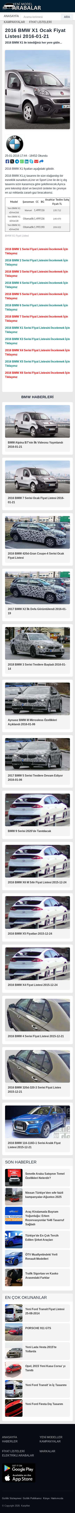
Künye (46, 1498)
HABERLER (10, 1441)
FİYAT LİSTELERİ (13, 1451)
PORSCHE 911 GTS (38, 1328)
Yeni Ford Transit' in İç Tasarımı (45, 1385)
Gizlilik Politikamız (32, 1498)
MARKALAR (47, 1451)
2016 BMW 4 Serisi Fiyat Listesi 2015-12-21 (36, 1036)
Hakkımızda (57, 1498)
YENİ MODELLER (51, 1437)
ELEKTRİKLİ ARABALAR (18, 1455)
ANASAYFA (11, 16)
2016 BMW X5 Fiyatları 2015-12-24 (30, 933)
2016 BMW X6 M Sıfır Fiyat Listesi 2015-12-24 (37, 882)
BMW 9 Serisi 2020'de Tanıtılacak (29, 831)
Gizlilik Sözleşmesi (11, 1498)
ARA (67, 16)
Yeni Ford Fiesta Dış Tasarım (44, 1404)
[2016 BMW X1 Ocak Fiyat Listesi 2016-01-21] (7, 161)
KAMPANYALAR (50, 1441)
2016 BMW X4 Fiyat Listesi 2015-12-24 (33, 984)
